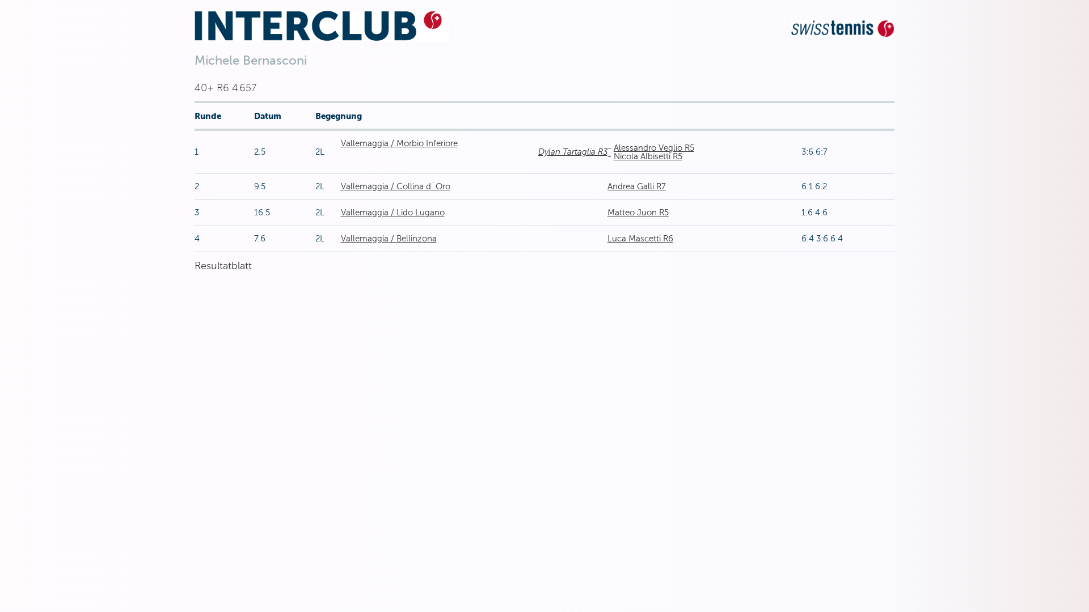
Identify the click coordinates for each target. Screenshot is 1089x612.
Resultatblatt (223, 265)
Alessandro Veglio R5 (654, 147)
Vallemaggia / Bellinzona (389, 238)
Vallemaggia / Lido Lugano (393, 212)
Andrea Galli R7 (636, 186)
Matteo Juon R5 (638, 212)
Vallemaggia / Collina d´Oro (395, 186)
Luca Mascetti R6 (640, 238)
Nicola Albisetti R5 (648, 156)
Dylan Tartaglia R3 (572, 151)
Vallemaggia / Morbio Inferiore (399, 143)
